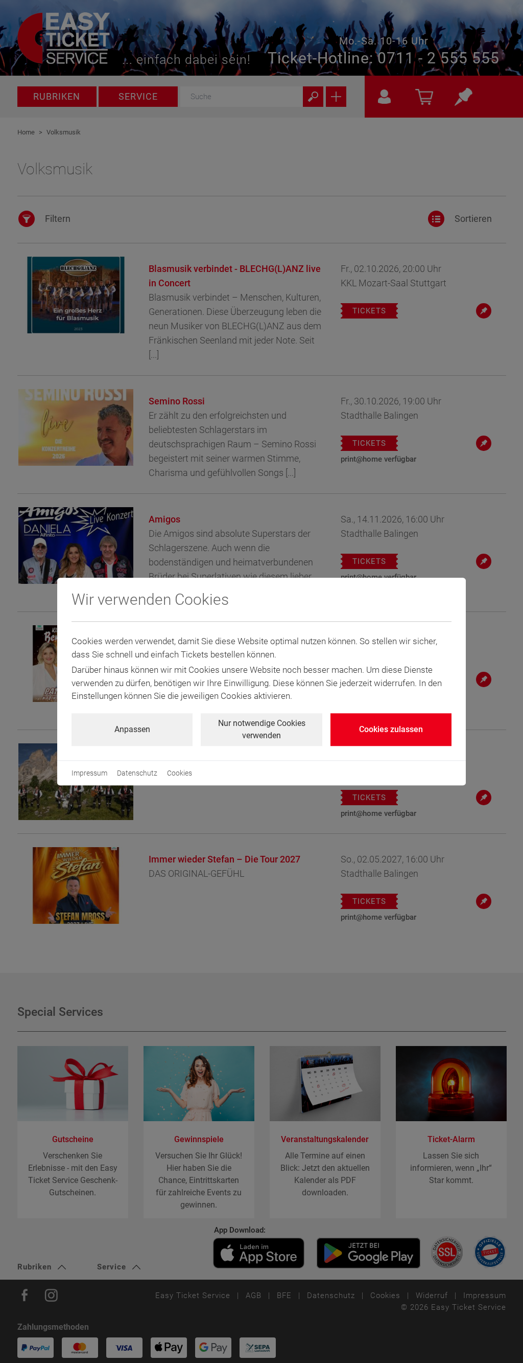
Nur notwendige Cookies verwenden (261, 729)
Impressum (89, 773)
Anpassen (132, 729)
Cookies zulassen (391, 729)
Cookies (179, 773)
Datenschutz (137, 773)
